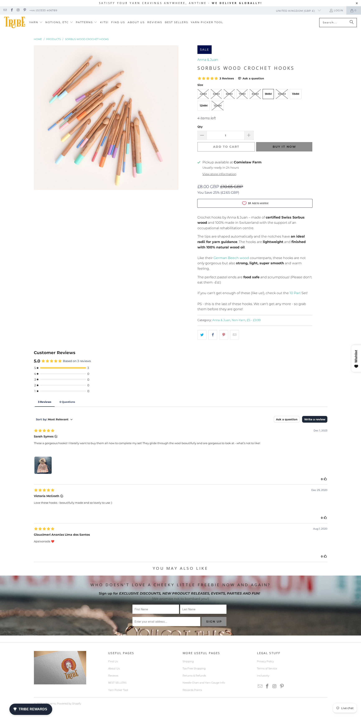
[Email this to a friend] (234, 335)
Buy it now (284, 147)
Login (338, 10)
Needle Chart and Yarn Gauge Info (204, 682)
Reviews (113, 675)
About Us (114, 668)
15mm (217, 105)
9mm (268, 93)
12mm (203, 105)
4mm (203, 93)
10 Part (295, 293)
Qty (200, 126)
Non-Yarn (238, 320)
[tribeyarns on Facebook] (11, 10)
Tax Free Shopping (194, 668)
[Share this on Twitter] (201, 335)
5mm (216, 93)
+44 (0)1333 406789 (43, 10)
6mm (229, 93)
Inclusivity (263, 675)
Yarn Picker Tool (118, 690)
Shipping (188, 661)
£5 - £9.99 (254, 320)
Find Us (113, 661)
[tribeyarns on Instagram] (18, 10)
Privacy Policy (265, 661)
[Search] (351, 22)
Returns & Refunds (194, 675)
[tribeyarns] (14, 22)
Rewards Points (192, 690)
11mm (295, 93)
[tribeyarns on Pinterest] (24, 10)
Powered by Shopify (69, 703)
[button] (36, 22)
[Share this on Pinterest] (223, 335)
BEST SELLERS (117, 682)
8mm (255, 93)
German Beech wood (231, 258)
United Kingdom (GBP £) (296, 10)
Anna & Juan (207, 60)
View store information (219, 174)
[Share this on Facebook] (212, 335)
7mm (242, 93)
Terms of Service (267, 668)
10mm (282, 93)
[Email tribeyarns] (5, 10)
